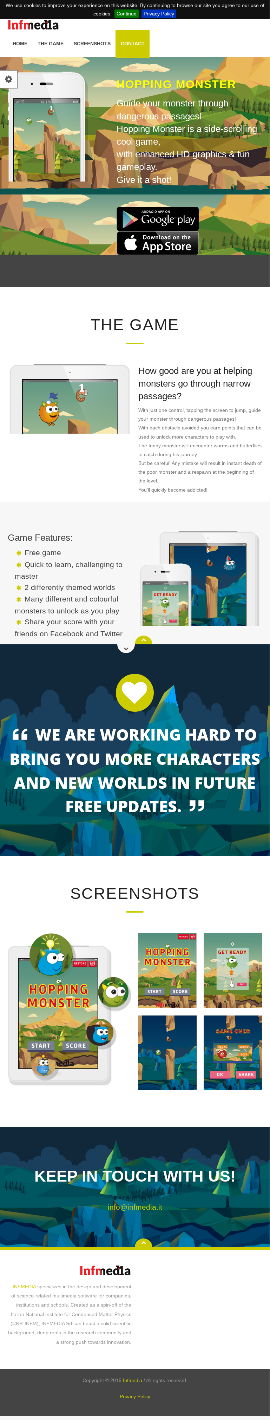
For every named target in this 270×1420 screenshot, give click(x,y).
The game (51, 43)
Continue (127, 14)
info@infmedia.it (135, 1207)
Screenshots (92, 43)
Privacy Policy (159, 14)
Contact (133, 43)
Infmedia (133, 1380)
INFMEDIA (25, 1286)
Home (20, 43)
